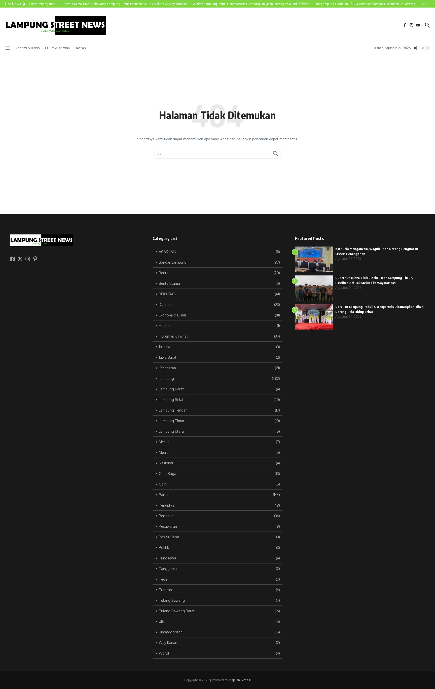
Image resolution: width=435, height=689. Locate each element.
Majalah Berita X (240, 680)
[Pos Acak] (415, 48)
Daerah (80, 48)
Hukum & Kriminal (57, 48)
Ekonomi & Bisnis (27, 48)
